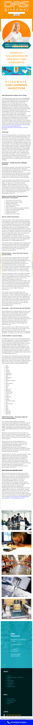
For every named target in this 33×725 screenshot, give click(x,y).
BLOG (8, 703)
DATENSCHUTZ (11, 700)
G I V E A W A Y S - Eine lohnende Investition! (16, 85)
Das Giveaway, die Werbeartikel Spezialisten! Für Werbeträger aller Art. (15, 497)
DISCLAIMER (10, 699)
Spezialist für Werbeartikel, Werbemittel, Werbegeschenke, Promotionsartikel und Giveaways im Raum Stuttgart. (16, 127)
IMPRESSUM (10, 702)
